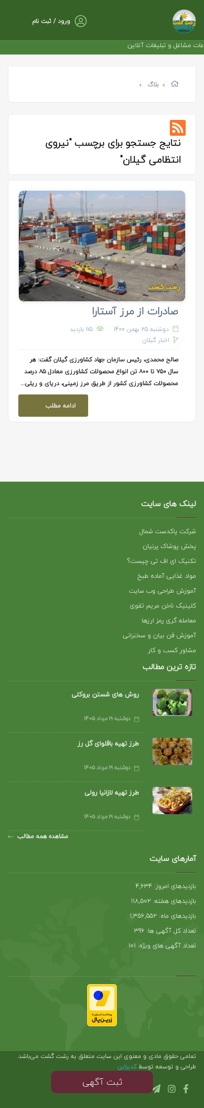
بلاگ (153, 84)
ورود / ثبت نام (51, 21)
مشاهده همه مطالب (42, 836)
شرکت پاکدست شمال (167, 531)
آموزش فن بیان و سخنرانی (159, 635)
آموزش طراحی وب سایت (162, 590)
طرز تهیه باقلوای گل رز (108, 743)
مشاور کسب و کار (172, 650)
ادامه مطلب (61, 405)
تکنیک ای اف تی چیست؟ (161, 560)
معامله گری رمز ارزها (169, 620)
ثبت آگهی (102, 1082)
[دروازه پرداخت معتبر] (102, 1004)
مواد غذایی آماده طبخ (167, 575)
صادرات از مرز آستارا (135, 311)
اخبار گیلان (155, 340)
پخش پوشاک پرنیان (169, 546)
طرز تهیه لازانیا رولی (112, 792)
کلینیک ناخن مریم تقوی (163, 605)
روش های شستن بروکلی (105, 694)
